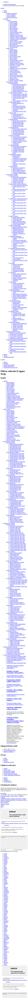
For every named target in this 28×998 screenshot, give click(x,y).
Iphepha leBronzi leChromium (20, 137)
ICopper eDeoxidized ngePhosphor (15, 339)
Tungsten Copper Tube (18, 182)
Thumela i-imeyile (5, 804)
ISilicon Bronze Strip (17, 169)
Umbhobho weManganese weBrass (18, 569)
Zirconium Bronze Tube (18, 134)
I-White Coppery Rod (18, 326)
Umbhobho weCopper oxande (17, 64)
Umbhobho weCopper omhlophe (17, 645)
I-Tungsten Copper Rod (18, 180)
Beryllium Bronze (14, 83)
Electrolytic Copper (14, 79)
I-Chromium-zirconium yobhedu (17, 248)
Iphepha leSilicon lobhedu (19, 217)
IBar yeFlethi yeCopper (15, 56)
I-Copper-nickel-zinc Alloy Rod (17, 538)
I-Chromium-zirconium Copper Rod (18, 582)
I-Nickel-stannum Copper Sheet (17, 457)
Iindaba (5, 354)
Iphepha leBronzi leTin (18, 114)
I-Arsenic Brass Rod (17, 287)
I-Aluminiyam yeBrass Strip (19, 240)
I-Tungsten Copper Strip (18, 178)
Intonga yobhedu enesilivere (19, 296)
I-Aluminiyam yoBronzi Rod (19, 159)
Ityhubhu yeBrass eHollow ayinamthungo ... (15, 690)
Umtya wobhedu (13, 24)
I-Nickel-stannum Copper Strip (20, 94)
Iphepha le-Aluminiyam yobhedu (17, 571)
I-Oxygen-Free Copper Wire (16, 76)
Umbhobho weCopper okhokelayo (18, 309)
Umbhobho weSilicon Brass (19, 222)
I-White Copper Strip (17, 325)
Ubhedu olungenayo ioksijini (13, 331)
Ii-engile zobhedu (14, 40)
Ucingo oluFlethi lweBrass (16, 32)
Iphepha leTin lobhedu (18, 264)
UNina (2, 805)
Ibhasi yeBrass (13, 27)
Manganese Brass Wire (18, 232)
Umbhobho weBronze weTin (19, 118)
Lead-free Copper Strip (18, 304)
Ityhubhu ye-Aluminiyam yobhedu (18, 577)
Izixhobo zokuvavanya (12, 17)
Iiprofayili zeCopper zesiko (16, 75)
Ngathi (5, 12)
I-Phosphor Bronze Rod (18, 123)
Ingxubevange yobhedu (12, 82)
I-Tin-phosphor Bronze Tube (19, 111)
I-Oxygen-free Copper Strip (16, 334)
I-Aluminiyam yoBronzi (15, 154)
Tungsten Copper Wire (18, 181)
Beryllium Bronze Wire (18, 90)
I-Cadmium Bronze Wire (18, 150)
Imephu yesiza (14, 796)
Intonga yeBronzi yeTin (18, 116)
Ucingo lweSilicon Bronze (19, 171)
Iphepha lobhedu (13, 22)
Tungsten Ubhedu (14, 176)
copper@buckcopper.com (10, 4)
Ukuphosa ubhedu (17, 312)
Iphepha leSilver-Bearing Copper (17, 614)
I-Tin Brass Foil (16, 267)
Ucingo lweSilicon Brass (18, 224)
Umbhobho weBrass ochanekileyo (18, 39)
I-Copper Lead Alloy (21, 800)
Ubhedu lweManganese (15, 225)
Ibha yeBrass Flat (14, 28)
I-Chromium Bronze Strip (19, 138)
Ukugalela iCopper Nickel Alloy (17, 634)
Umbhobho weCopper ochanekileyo (18, 68)
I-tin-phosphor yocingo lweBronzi (18, 465)
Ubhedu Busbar (13, 55)
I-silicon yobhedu (14, 216)
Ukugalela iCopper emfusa (19, 314)
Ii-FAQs (5, 355)
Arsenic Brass (13, 282)
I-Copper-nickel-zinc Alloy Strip (17, 535)
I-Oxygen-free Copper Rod (16, 335)
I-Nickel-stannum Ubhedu (16, 92)
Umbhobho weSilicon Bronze (20, 173)
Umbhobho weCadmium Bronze (17, 506)
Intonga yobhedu (14, 29)
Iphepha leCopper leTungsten (19, 177)
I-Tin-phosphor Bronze (15, 102)
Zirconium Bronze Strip (18, 130)
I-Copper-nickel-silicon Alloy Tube (18, 550)
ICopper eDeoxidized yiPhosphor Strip (16, 657)
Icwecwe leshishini (11, 14)
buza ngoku (3, 793)
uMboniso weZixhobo (12, 13)
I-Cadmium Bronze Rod (18, 149)
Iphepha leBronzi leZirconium (20, 129)
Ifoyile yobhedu (13, 25)
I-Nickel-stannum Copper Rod (20, 95)
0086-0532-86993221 (9, 751)
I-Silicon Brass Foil (17, 220)
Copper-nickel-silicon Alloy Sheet (18, 543)
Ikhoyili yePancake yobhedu (16, 80)
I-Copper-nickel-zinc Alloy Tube (17, 540)
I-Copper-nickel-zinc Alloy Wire (17, 539)
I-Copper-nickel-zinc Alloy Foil (20, 189)
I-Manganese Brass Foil (18, 229)
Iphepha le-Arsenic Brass (18, 283)
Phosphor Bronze (14, 119)
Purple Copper (10, 48)
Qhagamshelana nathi (9, 357)
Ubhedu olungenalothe (15, 300)
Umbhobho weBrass (14, 33)
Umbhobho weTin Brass (18, 271)
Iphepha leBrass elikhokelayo (19, 274)
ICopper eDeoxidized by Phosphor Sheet (16, 656)
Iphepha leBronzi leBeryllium (20, 84)
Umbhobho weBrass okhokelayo (17, 280)
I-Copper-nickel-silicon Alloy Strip (18, 544)
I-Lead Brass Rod (17, 276)
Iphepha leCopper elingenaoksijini (18, 333)
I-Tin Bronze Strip (17, 115)
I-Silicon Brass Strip (17, 218)
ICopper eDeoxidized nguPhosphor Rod (16, 659)
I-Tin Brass (12, 263)
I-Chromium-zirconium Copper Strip (18, 581)
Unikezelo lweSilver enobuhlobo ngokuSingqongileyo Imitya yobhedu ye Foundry (15, 720)
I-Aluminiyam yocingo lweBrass (17, 575)
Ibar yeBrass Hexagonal (15, 43)
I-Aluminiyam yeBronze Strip (20, 158)
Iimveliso (6, 18)
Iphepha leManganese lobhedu (20, 227)
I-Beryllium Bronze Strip (18, 86)
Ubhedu (8, 20)
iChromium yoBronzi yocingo (20, 141)
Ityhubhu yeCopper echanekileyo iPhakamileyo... (15, 672)
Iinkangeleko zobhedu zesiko (16, 45)
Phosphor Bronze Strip (18, 122)
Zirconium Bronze (14, 127)
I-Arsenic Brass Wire (17, 286)
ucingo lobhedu (13, 59)
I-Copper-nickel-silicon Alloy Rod (18, 547)
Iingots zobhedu (13, 21)
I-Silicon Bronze (13, 166)
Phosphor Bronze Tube (18, 126)
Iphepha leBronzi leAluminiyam (17, 156)
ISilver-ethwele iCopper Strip (19, 294)
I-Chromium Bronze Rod (18, 139)
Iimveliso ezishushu (5, 796)
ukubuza (9, 742)
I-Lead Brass (13, 272)
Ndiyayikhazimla (14, 47)
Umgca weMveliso (11, 16)
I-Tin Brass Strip (16, 265)
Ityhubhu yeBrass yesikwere (16, 35)
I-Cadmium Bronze (14, 145)
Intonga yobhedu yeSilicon (19, 221)
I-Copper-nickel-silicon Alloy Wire (18, 549)
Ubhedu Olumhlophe (15, 322)
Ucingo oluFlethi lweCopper (16, 60)
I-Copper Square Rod (15, 71)
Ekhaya (5, 10)
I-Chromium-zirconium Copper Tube (18, 586)
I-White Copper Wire (17, 327)
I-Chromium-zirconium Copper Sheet (18, 579)
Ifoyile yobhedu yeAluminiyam (20, 241)
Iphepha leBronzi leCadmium (19, 146)
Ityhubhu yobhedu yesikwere (16, 63)
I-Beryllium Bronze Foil (18, 87)
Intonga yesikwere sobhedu (16, 41)
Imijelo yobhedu (13, 44)
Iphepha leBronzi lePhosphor (19, 120)
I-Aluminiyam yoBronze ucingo (17, 512)
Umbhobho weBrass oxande (16, 36)
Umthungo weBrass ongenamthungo (18, 37)
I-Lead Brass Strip (17, 275)
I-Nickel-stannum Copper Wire (20, 96)
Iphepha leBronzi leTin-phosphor (17, 461)
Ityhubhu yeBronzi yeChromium (17, 143)
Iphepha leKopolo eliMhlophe (20, 323)
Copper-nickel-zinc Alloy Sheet (20, 185)
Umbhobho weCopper (15, 61)
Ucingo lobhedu (13, 31)
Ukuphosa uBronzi (17, 318)
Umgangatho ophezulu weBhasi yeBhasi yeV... (14, 680)
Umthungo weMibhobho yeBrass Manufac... (14, 708)
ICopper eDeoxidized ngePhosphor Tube (16, 663)
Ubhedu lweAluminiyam (15, 236)
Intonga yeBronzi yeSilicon (19, 170)
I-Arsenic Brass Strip (17, 284)
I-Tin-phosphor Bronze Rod (19, 107)
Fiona (2, 806)
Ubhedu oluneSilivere (15, 290)
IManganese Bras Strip (18, 228)
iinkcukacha (13, 742)
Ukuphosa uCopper (14, 311)
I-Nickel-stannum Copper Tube (20, 100)
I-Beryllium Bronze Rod (18, 88)
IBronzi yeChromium (15, 135)
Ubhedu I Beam (13, 78)
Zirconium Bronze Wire (18, 133)
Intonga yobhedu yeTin (18, 268)
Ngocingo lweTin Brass (18, 269)
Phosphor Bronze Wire (18, 125)
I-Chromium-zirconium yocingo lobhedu (18, 258)
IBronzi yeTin (13, 112)
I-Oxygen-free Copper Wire (16, 337)
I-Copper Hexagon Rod (15, 72)
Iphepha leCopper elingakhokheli (17, 302)
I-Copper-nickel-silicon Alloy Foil (18, 546)
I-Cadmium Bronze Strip (18, 147)
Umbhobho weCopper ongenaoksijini (18, 338)
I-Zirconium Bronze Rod (18, 131)
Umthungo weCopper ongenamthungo (15, 66)
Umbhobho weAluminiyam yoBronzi (18, 514)
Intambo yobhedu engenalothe (20, 307)
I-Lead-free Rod (16, 306)
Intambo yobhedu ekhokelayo (20, 278)
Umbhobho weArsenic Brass (19, 288)
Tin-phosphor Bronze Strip (19, 106)
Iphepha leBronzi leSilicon (19, 167)
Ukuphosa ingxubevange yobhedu (18, 637)
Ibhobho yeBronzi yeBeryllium (20, 91)
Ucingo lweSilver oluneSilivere (20, 295)
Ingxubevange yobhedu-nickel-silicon (18, 198)
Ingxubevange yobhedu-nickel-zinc (18, 184)
